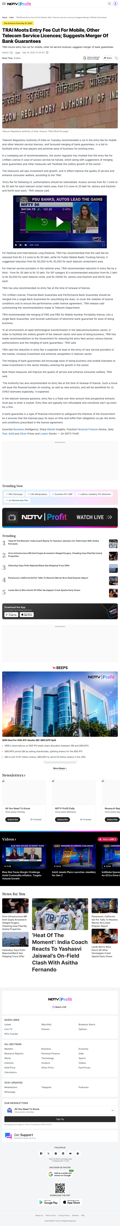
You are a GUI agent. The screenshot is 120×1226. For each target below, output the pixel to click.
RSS (82, 1215)
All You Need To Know (17, 808)
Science (45, 1063)
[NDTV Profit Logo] (60, 998)
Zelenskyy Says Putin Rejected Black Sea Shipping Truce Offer (13, 953)
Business (18, 429)
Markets (8, 1048)
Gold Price (9, 1067)
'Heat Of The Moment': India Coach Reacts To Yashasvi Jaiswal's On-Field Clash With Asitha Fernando (60, 952)
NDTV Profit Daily (65, 808)
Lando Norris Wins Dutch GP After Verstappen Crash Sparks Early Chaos (102, 951)
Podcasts (84, 1087)
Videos (82, 1063)
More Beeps (59, 768)
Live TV (8, 1029)
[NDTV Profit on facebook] (41, 1153)
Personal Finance (87, 429)
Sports (82, 1058)
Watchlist (46, 1024)
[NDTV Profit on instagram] (56, 1153)
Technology (47, 1058)
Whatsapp (9, 1092)
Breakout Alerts (87, 1024)
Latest (44, 433)
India (17, 52)
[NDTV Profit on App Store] (71, 1201)
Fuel (4, 433)
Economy (83, 1048)
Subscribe (13, 819)
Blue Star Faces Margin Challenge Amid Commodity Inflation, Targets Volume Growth (21, 875)
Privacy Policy (64, 1215)
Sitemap (75, 1215)
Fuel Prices (84, 1067)
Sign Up (60, 1119)
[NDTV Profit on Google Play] (48, 1201)
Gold (11, 433)
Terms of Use (51, 1215)
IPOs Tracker (11, 1033)
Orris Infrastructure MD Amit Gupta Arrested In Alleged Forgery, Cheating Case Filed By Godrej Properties (14, 922)
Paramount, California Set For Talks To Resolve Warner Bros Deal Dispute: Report (105, 921)
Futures (45, 1029)
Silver (23, 433)
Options (83, 1029)
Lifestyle (9, 1063)
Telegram (46, 1087)
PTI (11, 52)
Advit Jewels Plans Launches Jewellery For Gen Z (74, 874)
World (7, 1058)
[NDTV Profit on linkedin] (63, 1153)
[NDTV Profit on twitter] (48, 1153)
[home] (19, 3)
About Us (39, 1215)
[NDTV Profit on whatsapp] (78, 1153)
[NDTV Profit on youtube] (70, 1153)
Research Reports (13, 1053)
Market (51, 429)
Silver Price (47, 1067)
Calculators (10, 1072)
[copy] (116, 58)
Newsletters (10, 1087)
